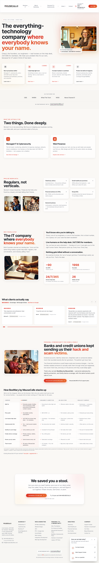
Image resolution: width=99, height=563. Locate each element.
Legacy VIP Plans (55, 540)
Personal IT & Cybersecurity (50, 6)
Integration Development (41, 537)
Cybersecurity (21, 526)
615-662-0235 (51, 496)
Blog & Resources (88, 531)
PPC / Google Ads (39, 531)
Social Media (38, 533)
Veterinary (70, 524)
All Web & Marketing (40, 524)
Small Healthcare (72, 526)
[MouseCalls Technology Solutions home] (11, 6)
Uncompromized (72, 533)
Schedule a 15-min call (35, 493)
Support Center (88, 524)
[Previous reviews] (91, 301)
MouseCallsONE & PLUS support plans (79, 378)
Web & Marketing (36, 6)
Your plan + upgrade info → (30, 451)
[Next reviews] (95, 301)
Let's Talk (92, 6)
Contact (71, 6)
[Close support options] (94, 539)
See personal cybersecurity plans (54, 378)
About (63, 6)
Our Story (86, 529)
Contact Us (87, 533)
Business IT (25, 6)
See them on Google (33, 302)
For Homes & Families (56, 528)
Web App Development (41, 539)
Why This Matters (55, 526)
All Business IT (22, 524)
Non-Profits (71, 531)
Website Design (39, 526)
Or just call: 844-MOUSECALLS (61, 493)
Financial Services (72, 529)
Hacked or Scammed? (57, 537)
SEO (36, 529)
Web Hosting (38, 535)
